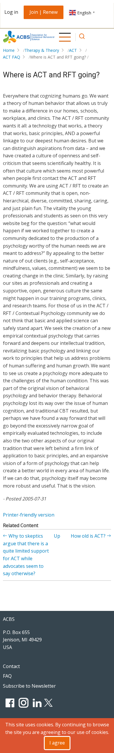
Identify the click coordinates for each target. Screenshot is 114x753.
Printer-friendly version (28, 515)
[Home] (28, 37)
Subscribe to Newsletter (29, 686)
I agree (57, 743)
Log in (11, 12)
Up (57, 536)
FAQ (7, 676)
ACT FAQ (11, 57)
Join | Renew (44, 12)
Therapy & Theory (42, 50)
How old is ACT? (89, 536)
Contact (11, 666)
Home (9, 50)
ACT (73, 50)
